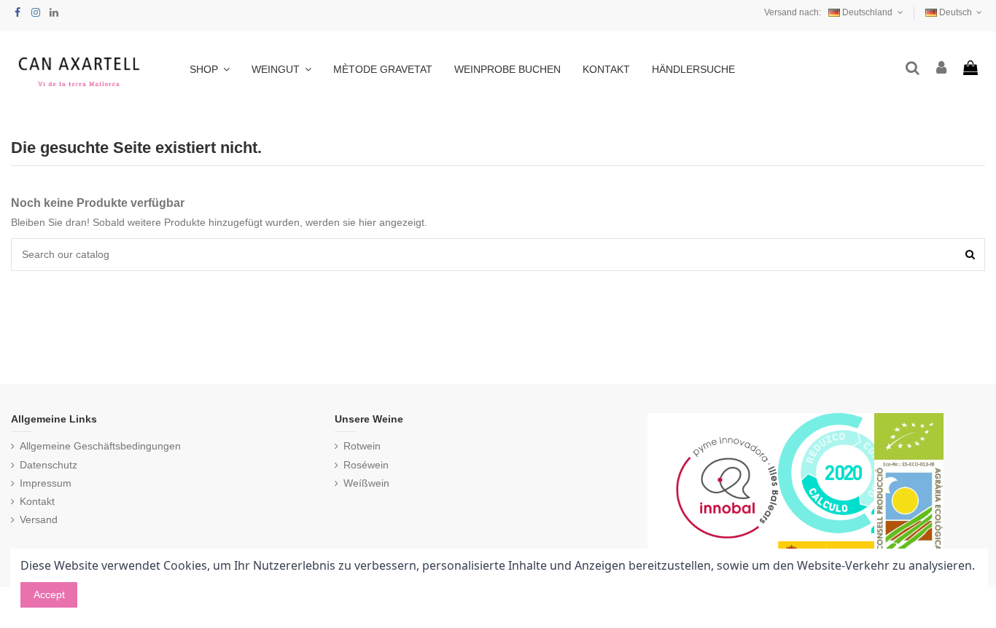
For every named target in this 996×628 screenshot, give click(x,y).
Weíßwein (366, 483)
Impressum (45, 483)
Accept (49, 594)
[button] (281, 69)
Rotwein (362, 446)
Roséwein (366, 465)
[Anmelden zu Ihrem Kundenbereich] (942, 68)
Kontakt (37, 501)
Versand (39, 519)
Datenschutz (48, 465)
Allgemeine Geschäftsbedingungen (100, 446)
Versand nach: (792, 12)
